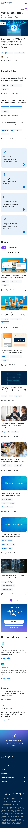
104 (17, 600)
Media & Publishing (16, 85)
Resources (4, 781)
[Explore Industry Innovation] (14, 180)
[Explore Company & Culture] (14, 225)
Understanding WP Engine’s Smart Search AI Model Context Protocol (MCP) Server (13, 43)
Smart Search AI (19, 53)
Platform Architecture (8, 503)
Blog (11, 396)
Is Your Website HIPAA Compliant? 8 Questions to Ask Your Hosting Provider (13, 426)
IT (8, 432)
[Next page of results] (20, 600)
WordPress (15, 432)
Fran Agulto (7, 57)
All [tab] (4, 247)
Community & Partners (7, 777)
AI (2, 53)
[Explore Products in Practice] (14, 202)
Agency (4, 396)
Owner (9, 465)
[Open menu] (25, 3)
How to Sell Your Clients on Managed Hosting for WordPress (12, 460)
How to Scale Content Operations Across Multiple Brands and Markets (13, 101)
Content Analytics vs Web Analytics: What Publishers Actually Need (13, 79)
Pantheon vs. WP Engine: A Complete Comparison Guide (11, 535)
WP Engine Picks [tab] (14, 247)
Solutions (4, 773)
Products (3, 769)
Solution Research (7, 507)
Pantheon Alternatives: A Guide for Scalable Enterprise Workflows (13, 577)
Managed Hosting (7, 499)
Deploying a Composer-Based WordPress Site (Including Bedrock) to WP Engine (13, 390)
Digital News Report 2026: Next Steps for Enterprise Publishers (12, 124)
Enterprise (5, 85)
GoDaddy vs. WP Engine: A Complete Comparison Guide (11, 494)
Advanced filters (15, 252)
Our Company (5, 765)
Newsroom (5, 89)
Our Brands (4, 785)
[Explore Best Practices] (14, 158)
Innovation (9, 53)
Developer (18, 396)
